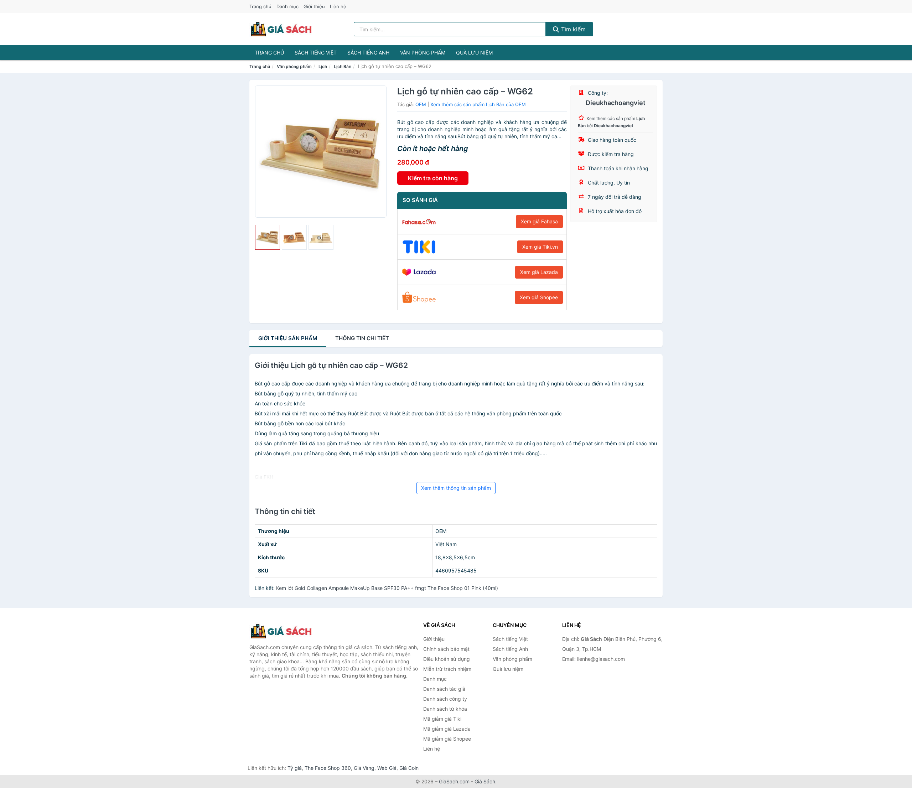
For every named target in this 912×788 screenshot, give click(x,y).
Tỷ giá (294, 768)
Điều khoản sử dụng (446, 659)
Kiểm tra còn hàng (433, 178)
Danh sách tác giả (444, 689)
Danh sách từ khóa (445, 709)
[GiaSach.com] (281, 29)
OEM (420, 104)
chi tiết (362, 338)
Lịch (322, 66)
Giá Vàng (364, 768)
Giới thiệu (314, 6)
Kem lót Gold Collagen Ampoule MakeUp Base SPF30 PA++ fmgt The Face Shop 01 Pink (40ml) (387, 588)
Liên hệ (338, 6)
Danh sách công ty (445, 699)
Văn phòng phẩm (422, 53)
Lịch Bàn (342, 66)
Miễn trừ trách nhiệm (447, 669)
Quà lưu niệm (474, 53)
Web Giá (387, 768)
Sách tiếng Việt (316, 53)
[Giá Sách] (285, 631)
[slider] (267, 237)
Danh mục (287, 6)
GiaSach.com (454, 781)
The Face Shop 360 (328, 768)
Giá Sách (485, 781)
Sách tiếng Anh (368, 53)
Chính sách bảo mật (446, 649)
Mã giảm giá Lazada (447, 729)
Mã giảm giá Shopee (447, 739)
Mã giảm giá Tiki (442, 719)
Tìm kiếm (572, 29)
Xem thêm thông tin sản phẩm (456, 488)
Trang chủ (260, 6)
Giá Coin (409, 768)
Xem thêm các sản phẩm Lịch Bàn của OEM (478, 104)
